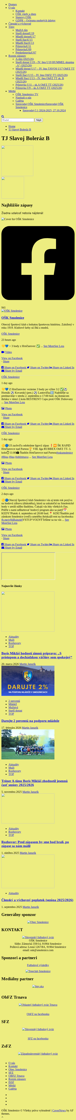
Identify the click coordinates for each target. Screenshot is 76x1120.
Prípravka (23, 46)
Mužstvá (13, 707)
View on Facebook (12, 358)
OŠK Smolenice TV (27, 94)
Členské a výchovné (19, 23)
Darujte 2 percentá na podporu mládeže (30, 721)
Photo (8, 408)
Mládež (12, 704)
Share (6, 361)
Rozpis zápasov (17, 55)
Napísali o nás (23, 97)
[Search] (2, 116)
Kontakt (20, 10)
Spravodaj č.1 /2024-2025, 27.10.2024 (44, 110)
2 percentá (14, 700)
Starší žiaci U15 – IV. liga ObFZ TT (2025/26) (42, 75)
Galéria (20, 100)
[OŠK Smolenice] (11, 310)
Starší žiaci (24, 39)
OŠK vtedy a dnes (26, 14)
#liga (11, 456)
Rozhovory (14, 643)
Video (8, 352)
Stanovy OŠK (23, 17)
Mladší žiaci (25, 42)
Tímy (11, 26)
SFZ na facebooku (38, 1038)
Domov (12, 4)
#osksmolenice (64, 452)
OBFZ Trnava (16, 1075)
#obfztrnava (21, 456)
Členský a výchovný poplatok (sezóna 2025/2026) (37, 900)
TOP (11, 646)
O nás (11, 7)
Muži (22, 30)
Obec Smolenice (17, 1069)
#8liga (4, 456)
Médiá (12, 91)
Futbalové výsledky (38, 965)
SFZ (10, 1072)
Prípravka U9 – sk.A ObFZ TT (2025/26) (39, 87)
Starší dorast (25, 33)
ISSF (11, 1082)
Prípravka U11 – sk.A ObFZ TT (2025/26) (39, 84)
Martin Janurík (27, 664)
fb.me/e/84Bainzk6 (12, 519)
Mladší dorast (26, 36)
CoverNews (59, 1110)
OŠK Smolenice (10, 333)
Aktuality (13, 636)
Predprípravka (26, 52)
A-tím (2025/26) (25, 59)
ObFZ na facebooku (38, 1014)
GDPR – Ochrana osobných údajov (35, 20)
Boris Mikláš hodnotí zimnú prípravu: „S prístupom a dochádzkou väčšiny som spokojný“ (36, 655)
